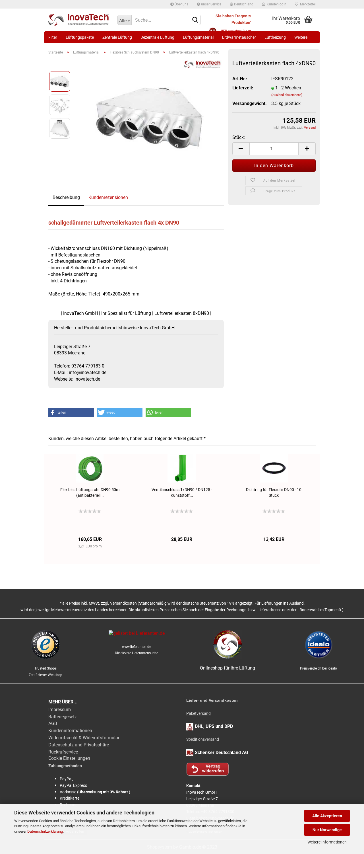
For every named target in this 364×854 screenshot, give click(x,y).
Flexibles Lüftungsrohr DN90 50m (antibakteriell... (89, 492)
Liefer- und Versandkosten (212, 700)
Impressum (59, 709)
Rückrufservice (63, 752)
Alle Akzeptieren (327, 816)
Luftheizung (275, 37)
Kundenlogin (275, 4)
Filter (52, 37)
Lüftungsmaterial (198, 37)
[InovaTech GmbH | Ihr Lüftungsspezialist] (78, 20)
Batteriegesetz (62, 716)
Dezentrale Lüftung (157, 37)
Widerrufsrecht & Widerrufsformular (83, 737)
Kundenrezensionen (108, 197)
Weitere (300, 37)
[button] (71, 412)
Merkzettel (307, 4)
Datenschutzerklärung (45, 831)
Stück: (238, 137)
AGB (52, 723)
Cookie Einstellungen (69, 758)
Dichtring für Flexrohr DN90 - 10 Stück (273, 492)
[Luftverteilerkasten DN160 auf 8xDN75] (149, 116)
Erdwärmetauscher (239, 37)
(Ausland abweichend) (287, 95)
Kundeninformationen (70, 730)
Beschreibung (66, 197)
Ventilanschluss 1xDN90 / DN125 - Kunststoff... (182, 492)
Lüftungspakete (80, 37)
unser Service (210, 4)
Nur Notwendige (327, 830)
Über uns (181, 4)
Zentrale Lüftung (117, 37)
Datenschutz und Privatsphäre (78, 745)
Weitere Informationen (327, 842)
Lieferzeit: (242, 88)
